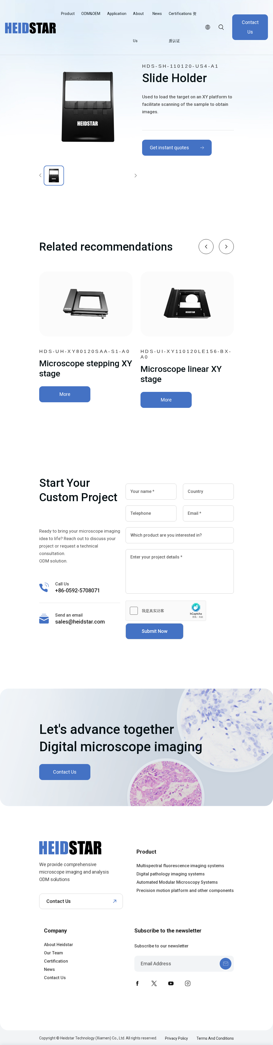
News (157, 13)
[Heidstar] (81, 856)
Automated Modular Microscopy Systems (177, 882)
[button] (206, 246)
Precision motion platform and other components (185, 890)
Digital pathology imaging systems (170, 874)
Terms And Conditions (215, 1038)
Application (116, 13)
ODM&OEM (90, 13)
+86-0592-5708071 (77, 590)
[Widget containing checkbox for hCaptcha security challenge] (166, 611)
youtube (171, 983)
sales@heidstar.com (80, 621)
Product (68, 13)
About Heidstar (58, 944)
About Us (138, 27)
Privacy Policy (176, 1038)
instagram (188, 983)
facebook (137, 983)
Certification (56, 961)
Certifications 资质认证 (182, 27)
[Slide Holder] (87, 106)
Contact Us (250, 27)
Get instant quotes (169, 147)
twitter (154, 983)
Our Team (53, 952)
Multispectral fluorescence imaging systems (180, 865)
